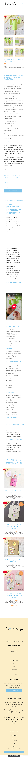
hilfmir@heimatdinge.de (14, 748)
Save (7, 16)
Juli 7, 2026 (14, 723)
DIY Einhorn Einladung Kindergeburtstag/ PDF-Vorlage (14, 595)
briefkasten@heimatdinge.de (15, 641)
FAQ (14, 672)
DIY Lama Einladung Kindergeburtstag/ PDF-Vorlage (14, 526)
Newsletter (14, 669)
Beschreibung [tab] (9, 200)
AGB (14, 743)
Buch (14, 666)
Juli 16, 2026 (14, 713)
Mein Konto (14, 674)
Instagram (14, 651)
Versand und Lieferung (14, 740)
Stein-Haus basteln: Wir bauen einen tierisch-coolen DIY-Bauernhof (14, 719)
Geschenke (12, 171)
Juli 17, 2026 (14, 706)
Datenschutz (14, 735)
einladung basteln (16, 173)
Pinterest (14, 649)
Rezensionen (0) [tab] (18, 200)
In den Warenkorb (13, 190)
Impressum (14, 738)
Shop (14, 663)
